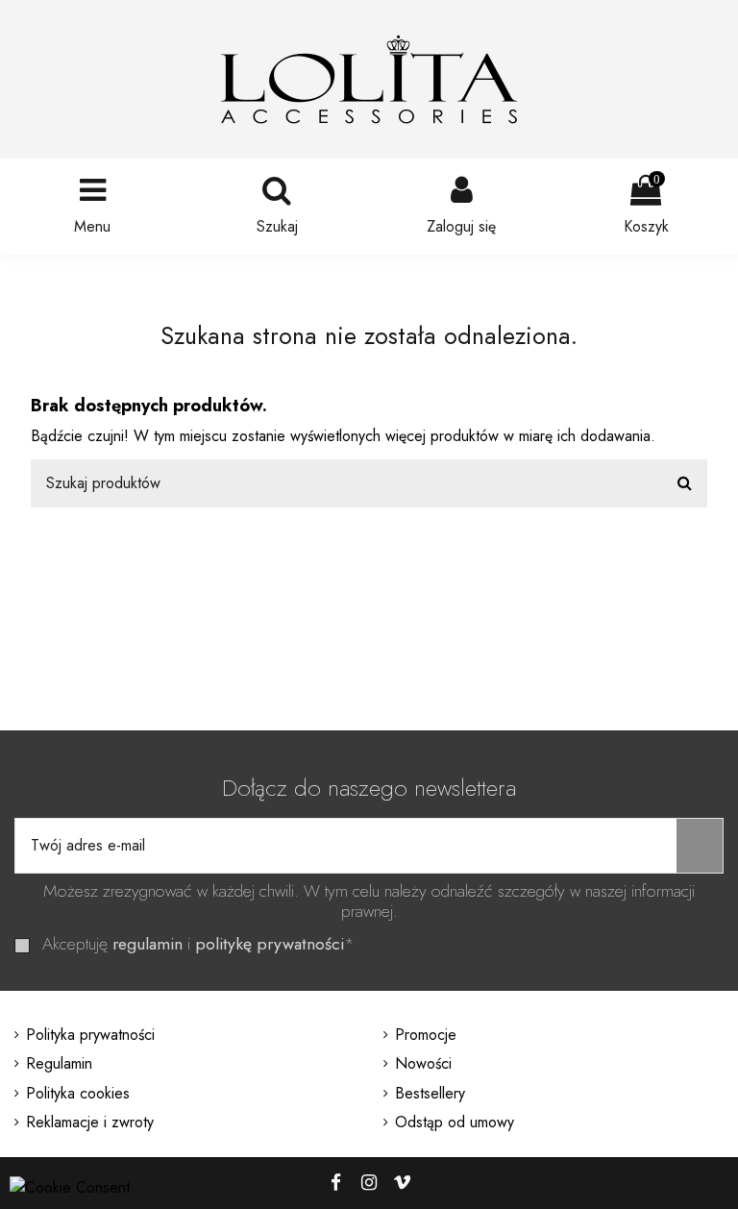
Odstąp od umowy (454, 1122)
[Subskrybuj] (699, 846)
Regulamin (59, 1063)
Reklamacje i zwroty (90, 1122)
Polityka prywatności (90, 1035)
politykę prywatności (269, 943)
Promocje (425, 1035)
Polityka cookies (78, 1093)
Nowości (423, 1063)
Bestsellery (430, 1093)
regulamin (147, 943)
